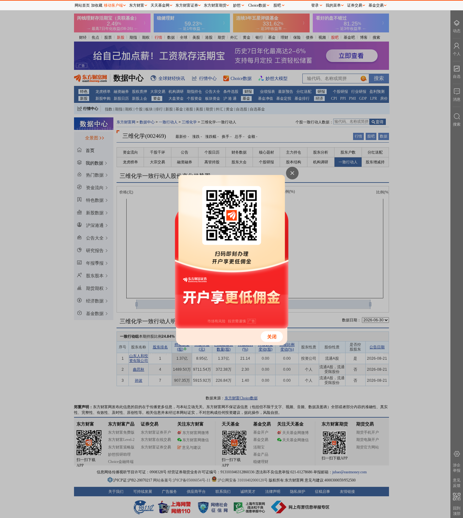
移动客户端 (113, 5)
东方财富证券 (186, 5)
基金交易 (376, 5)
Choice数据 (257, 5)
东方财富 (136, 5)
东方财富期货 (215, 5)
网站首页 (82, 5)
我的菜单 (333, 5)
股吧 (277, 5)
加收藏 (96, 5)
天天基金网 (160, 5)
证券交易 (354, 5)
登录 (315, 5)
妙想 (237, 5)
